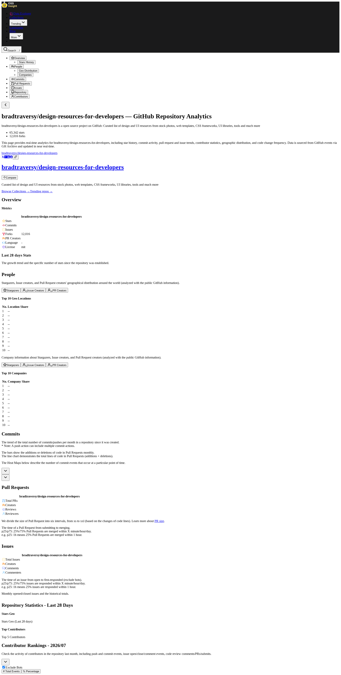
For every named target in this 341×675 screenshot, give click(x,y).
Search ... (14, 50)
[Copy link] (16, 157)
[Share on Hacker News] (5, 157)
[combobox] (5, 471)
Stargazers (13, 290)
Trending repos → (41, 191)
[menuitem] (18, 22)
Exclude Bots (14, 667)
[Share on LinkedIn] (8, 157)
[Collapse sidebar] (5, 105)
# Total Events (11, 671)
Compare (11, 177)
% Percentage (31, 671)
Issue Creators (35, 290)
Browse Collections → (16, 191)
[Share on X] (3, 157)
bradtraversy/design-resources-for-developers (29, 153)
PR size (159, 520)
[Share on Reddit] (11, 157)
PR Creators (59, 290)
